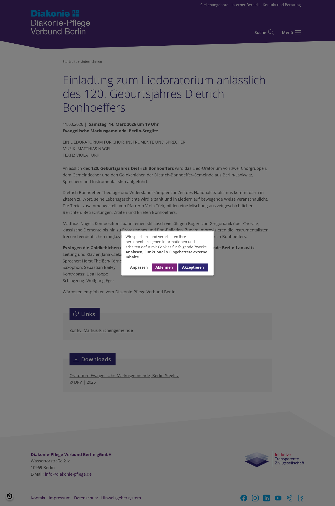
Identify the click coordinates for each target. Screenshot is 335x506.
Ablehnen (164, 267)
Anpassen (139, 267)
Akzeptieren (193, 267)
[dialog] (167, 253)
